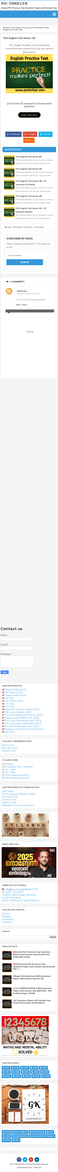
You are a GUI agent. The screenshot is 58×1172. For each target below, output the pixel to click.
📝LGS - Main (8, 769)
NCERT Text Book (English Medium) (20, 900)
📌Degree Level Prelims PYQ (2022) (20, 718)
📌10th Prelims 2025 (12, 692)
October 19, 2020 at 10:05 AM (28, 294)
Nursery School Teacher (43, 1136)
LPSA (7, 1136)
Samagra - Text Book (12, 892)
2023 (17, 1076)
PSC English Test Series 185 (29, 196)
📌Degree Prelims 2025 (14, 695)
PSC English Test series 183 (28, 157)
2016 (44, 1068)
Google (31, 134)
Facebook (14, 134)
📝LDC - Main (9, 772)
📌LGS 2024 (8, 706)
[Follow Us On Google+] (31, 1159)
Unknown (22, 291)
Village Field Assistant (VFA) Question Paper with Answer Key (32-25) (32, 977)
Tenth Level (8, 745)
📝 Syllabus (7, 764)
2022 (7, 1076)
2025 (37, 1076)
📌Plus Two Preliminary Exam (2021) (20, 726)
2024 (27, 1076)
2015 (35, 1068)
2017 (7, 1072)
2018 (17, 1072)
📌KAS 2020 (8, 732)
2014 (26, 1068)
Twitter (47, 134)
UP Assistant (38, 227)
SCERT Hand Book (11, 897)
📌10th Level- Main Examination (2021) (22, 723)
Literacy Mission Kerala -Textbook (19, 894)
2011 (7, 1068)
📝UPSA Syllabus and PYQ (15, 778)
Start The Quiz (29, 115)
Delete (24, 305)
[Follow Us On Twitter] (25, 1159)
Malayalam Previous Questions (18, 805)
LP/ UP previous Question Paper (18, 794)
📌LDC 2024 (8, 703)
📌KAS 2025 (8, 698)
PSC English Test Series (22, 227)
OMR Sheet (8, 791)
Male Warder (21, 1136)
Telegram (6, 916)
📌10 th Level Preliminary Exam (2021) (21, 720)
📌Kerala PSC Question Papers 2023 (20, 709)
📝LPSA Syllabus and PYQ (15, 775)
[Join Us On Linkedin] (37, 1159)
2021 (46, 1072)
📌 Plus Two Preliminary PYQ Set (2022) (22, 715)
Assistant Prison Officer (16, 1132)
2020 (36, 1072)
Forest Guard (38, 1132)
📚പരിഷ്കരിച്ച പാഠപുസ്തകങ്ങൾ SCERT (20, 889)
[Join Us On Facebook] (19, 1159)
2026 (47, 1076)
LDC (51, 1132)
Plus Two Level (9, 748)
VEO (17, 1140)
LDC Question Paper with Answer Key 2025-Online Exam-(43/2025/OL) (32, 1001)
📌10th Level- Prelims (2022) (16, 712)
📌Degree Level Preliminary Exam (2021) (23, 729)
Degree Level (9, 750)
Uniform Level (9, 799)
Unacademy (8, 919)
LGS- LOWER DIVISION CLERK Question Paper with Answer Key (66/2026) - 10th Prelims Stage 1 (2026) (32, 990)
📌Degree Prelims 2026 (14, 689)
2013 (16, 1068)
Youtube (6, 913)
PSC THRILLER (14, 3)
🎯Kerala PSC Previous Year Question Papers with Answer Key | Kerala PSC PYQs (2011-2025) (31, 954)
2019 (26, 1072)
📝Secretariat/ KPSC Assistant (17, 766)
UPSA (7, 1140)
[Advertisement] (27, 502)
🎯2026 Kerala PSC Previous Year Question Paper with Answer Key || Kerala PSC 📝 (34, 966)
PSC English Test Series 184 (29, 169)
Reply (18, 305)
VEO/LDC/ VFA (9, 797)
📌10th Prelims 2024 (12, 701)
